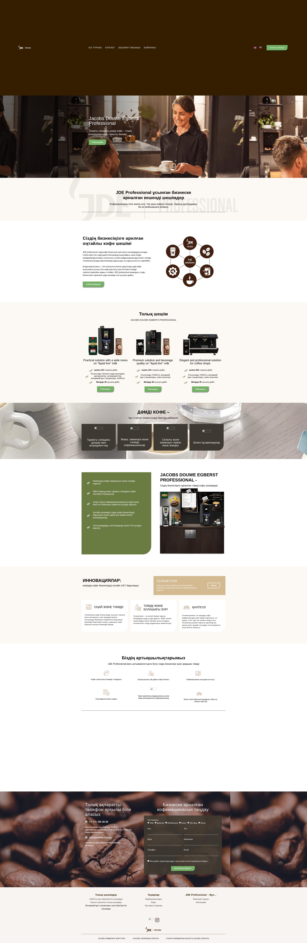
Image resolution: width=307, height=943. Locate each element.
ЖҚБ (152, 823)
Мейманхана (173, 823)
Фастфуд (193, 823)
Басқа (203, 823)
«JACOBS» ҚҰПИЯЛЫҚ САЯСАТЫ (145, 938)
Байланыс (150, 48)
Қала (150, 839)
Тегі (185, 829)
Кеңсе (183, 823)
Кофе (153, 902)
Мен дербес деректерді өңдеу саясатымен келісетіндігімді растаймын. (179, 861)
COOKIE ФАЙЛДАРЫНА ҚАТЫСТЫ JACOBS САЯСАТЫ (187, 938)
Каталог (110, 48)
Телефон (152, 850)
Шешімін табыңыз (129, 48)
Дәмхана (160, 823)
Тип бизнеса (153, 820)
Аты (150, 829)
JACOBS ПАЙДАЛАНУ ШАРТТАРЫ (111, 938)
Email (186, 850)
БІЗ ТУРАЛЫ (95, 48)
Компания (188, 839)
